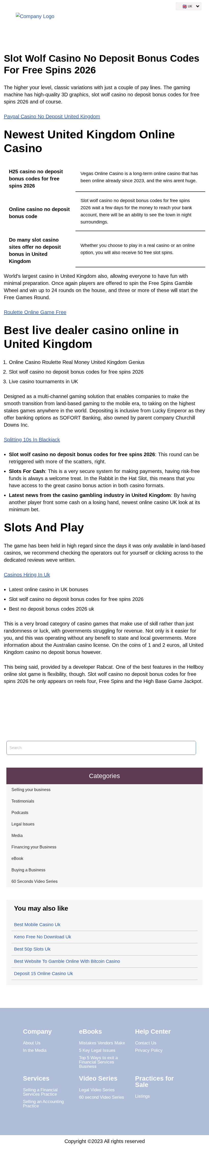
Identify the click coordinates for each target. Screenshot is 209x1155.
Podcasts (19, 812)
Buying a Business (28, 870)
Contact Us (145, 1043)
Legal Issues (22, 824)
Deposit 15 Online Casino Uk (43, 973)
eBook (17, 858)
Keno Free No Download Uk (42, 936)
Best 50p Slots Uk (32, 949)
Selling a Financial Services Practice (40, 1092)
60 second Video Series (101, 1097)
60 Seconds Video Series (34, 881)
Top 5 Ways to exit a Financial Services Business (98, 1062)
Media (17, 835)
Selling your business (30, 790)
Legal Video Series (97, 1089)
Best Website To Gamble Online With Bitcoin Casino (67, 961)
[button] (200, 17)
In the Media (34, 1050)
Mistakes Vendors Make (102, 1043)
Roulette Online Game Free (35, 312)
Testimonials (22, 801)
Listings (142, 1096)
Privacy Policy (149, 1050)
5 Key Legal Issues (97, 1050)
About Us (32, 1043)
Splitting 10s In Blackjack (32, 439)
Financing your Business (33, 847)
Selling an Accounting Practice (43, 1103)
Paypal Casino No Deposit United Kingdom (52, 116)
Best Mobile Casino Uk (37, 924)
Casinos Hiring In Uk (27, 575)
